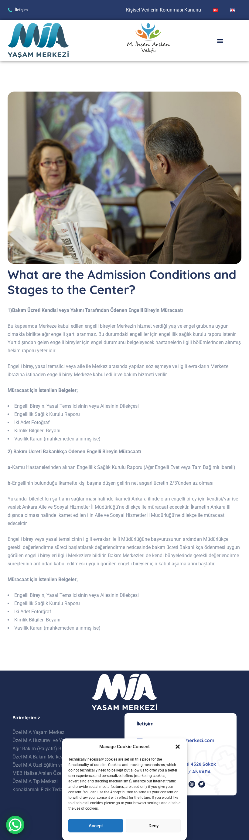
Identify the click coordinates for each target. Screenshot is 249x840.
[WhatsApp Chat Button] (15, 825)
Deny (153, 825)
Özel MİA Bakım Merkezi (38, 757)
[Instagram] (192, 784)
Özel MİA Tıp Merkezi (35, 781)
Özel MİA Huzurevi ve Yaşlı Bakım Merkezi (57, 740)
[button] (178, 747)
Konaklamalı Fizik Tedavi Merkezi (48, 789)
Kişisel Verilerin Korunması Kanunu (163, 10)
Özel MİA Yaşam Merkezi (39, 732)
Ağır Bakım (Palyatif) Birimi (41, 748)
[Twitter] (201, 784)
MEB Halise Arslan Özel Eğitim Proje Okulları (59, 773)
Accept (96, 825)
